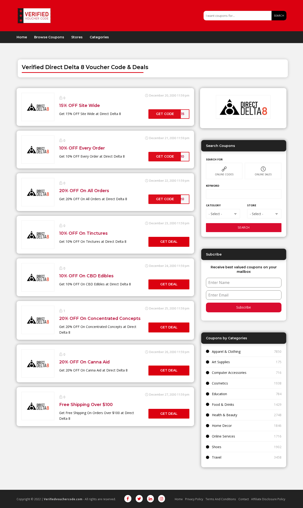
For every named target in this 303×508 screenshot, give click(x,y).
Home (22, 37)
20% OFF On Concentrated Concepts (100, 318)
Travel (216, 457)
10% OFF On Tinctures (83, 233)
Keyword (212, 185)
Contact (243, 499)
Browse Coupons (49, 37)
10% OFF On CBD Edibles (86, 275)
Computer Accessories (229, 372)
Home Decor (222, 425)
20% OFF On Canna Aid (84, 361)
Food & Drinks (223, 404)
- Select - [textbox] (215, 214)
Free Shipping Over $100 (86, 404)
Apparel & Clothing (226, 351)
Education (219, 394)
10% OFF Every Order (82, 148)
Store (251, 205)
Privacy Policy (194, 499)
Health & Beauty (224, 415)
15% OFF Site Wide (79, 105)
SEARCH (244, 227)
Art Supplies (221, 362)
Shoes (216, 447)
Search (279, 15)
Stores (77, 37)
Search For (214, 159)
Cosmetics (220, 383)
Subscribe (243, 307)
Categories (99, 37)
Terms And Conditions (220, 499)
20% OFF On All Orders (84, 190)
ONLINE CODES (224, 174)
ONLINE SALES (263, 174)
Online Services (223, 436)
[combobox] (223, 213)
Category (213, 205)
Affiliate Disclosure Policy (268, 499)
